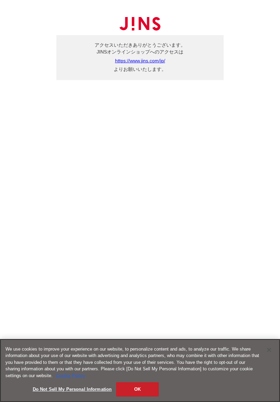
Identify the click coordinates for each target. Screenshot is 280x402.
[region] (140, 370)
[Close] (269, 349)
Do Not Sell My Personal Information (72, 389)
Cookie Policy (70, 375)
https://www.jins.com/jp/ (140, 60)
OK (137, 389)
